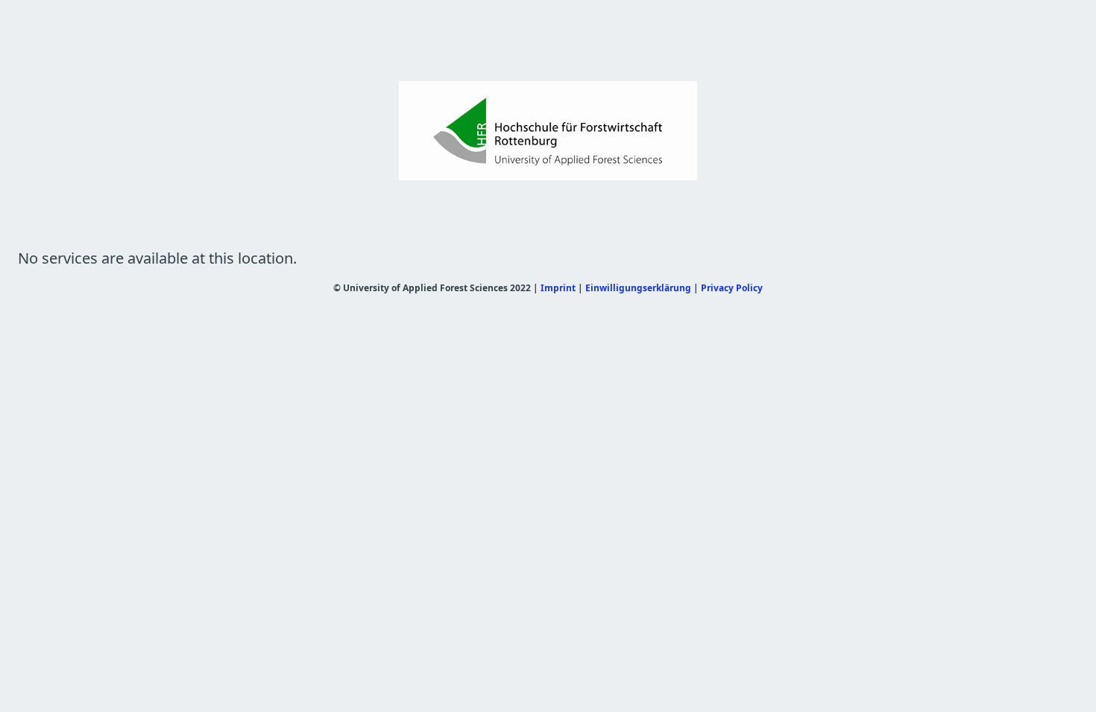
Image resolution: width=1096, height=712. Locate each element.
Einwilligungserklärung (638, 288)
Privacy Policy (732, 288)
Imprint (558, 288)
